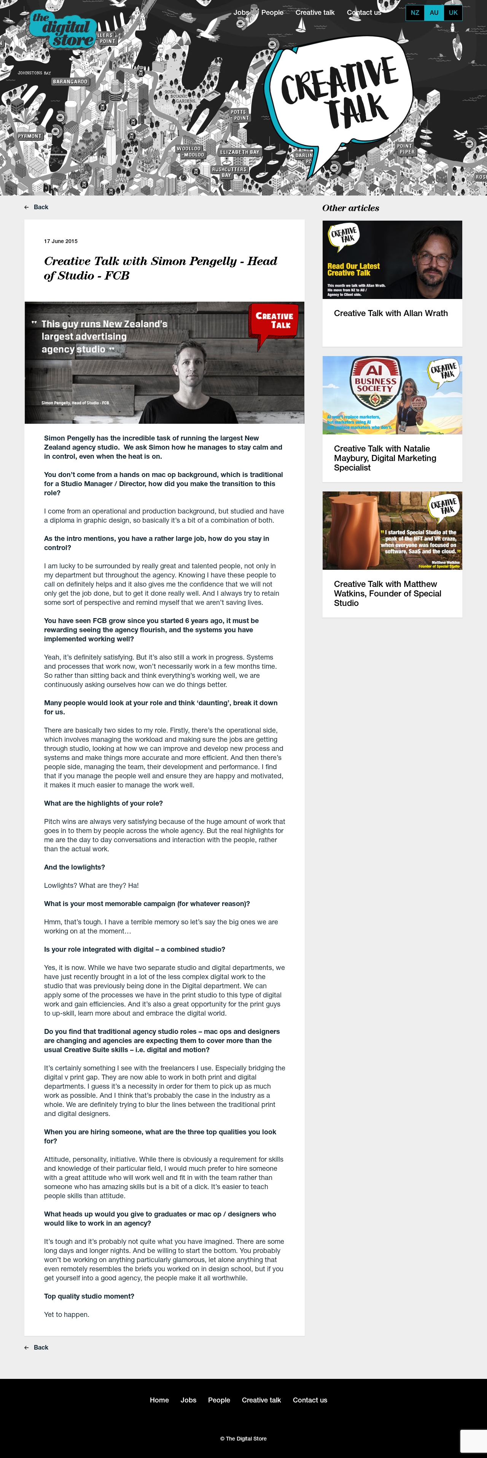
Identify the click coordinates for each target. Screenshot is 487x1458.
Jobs (241, 12)
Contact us (364, 12)
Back (40, 206)
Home (159, 1400)
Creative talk (315, 12)
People (272, 12)
